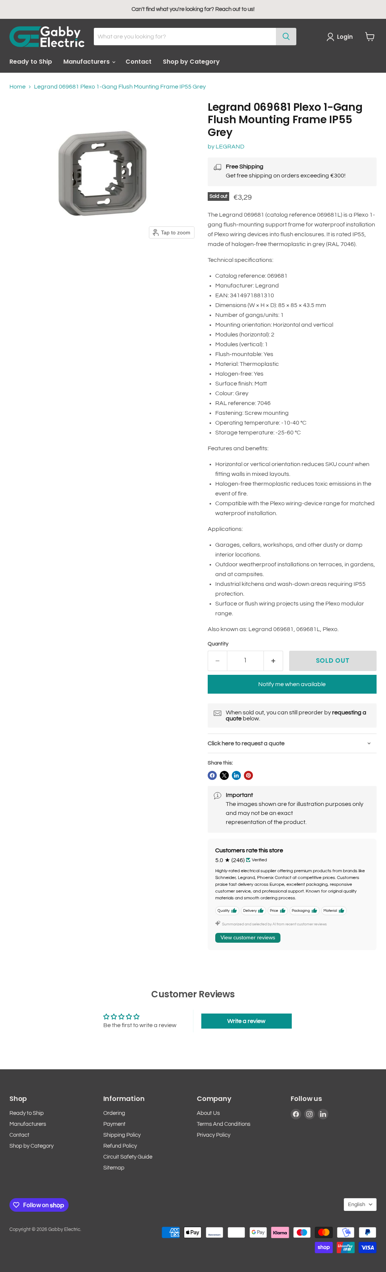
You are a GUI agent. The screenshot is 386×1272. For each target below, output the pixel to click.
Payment (114, 1124)
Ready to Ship (30, 61)
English (356, 1204)
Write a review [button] (246, 1021)
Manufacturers (87, 61)
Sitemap (113, 1168)
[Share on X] (224, 775)
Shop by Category (191, 61)
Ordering (114, 1113)
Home (17, 87)
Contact (139, 61)
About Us (208, 1113)
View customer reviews (248, 937)
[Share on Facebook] (212, 775)
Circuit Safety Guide (127, 1157)
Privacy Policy (213, 1135)
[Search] (286, 36)
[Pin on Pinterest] (248, 775)
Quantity (218, 644)
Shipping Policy (122, 1135)
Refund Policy (120, 1146)
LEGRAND (230, 147)
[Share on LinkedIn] (236, 775)
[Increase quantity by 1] (273, 661)
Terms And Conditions (223, 1124)
